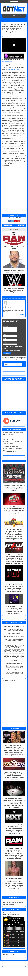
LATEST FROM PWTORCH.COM (14, 622)
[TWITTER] (11, 1)
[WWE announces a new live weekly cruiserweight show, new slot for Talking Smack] (14, 285)
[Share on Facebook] (9, 221)
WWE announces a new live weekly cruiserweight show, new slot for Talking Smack (14, 290)
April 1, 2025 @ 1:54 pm (7, 307)
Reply (22, 314)
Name (4, 334)
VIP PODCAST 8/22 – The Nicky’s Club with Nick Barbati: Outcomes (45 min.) (14, 673)
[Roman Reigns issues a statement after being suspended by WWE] (14, 267)
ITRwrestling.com (14, 69)
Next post (21, 225)
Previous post (7, 225)
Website (5, 342)
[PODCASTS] (17, 1)
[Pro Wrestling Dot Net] (14, 8)
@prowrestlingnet (7, 61)
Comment (5, 326)
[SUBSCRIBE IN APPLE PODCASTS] (14, 57)
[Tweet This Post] (12, 221)
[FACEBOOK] (13, 1)
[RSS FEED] (15, 1)
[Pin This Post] (15, 221)
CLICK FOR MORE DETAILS (11, 447)
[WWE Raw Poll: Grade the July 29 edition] (14, 243)
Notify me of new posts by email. (12, 350)
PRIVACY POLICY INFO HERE (14, 217)
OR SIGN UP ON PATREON (10, 452)
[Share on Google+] (18, 221)
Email (4, 338)
